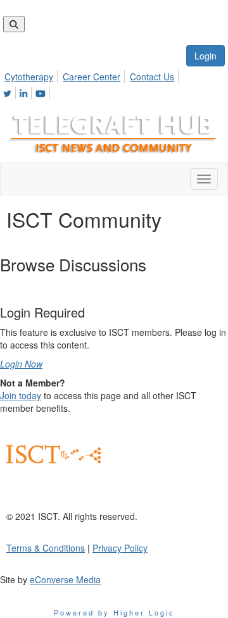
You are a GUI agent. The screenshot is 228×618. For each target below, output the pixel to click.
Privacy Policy (120, 547)
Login (205, 55)
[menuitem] (32, 74)
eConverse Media (65, 579)
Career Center (91, 76)
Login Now (21, 363)
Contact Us (152, 76)
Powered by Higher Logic (114, 612)
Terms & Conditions (45, 547)
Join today (20, 395)
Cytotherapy (28, 76)
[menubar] (114, 82)
